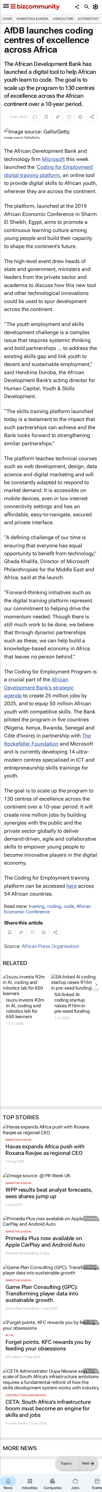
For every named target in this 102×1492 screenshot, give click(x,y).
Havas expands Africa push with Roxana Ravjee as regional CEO (45, 1149)
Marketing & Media (32, 19)
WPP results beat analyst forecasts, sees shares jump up (48, 1193)
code (69, 906)
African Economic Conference (47, 909)
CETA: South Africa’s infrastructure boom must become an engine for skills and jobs (48, 1408)
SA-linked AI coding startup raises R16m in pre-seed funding (72, 1003)
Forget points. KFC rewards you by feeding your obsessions (48, 1345)
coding (54, 906)
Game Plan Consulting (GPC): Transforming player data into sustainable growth (41, 1293)
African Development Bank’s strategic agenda (39, 687)
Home (7, 19)
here (71, 886)
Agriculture (63, 19)
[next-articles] (96, 984)
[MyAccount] (96, 7)
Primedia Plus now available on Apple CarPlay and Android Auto (45, 1241)
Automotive (88, 19)
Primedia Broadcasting (22, 1253)
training (37, 906)
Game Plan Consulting (21, 1308)
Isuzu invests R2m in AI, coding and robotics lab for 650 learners (25, 1008)
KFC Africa (13, 1357)
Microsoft (53, 159)
